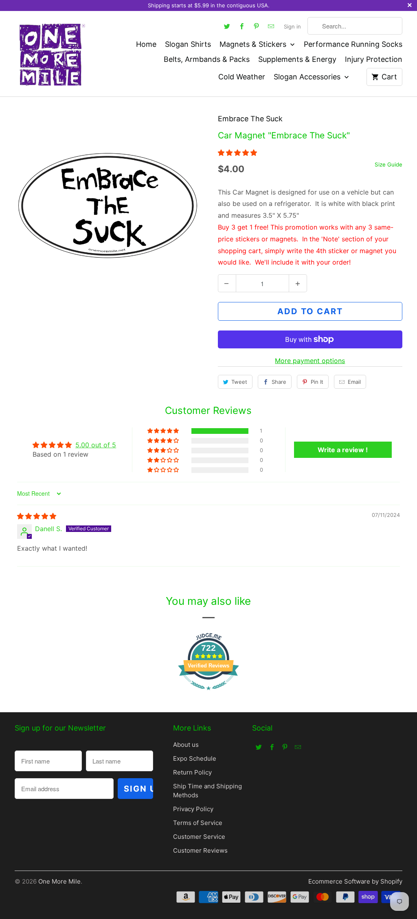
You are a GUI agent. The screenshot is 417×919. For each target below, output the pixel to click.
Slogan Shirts (188, 44)
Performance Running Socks (353, 44)
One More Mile (59, 881)
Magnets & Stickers (253, 44)
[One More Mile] (51, 53)
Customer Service (199, 836)
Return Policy (192, 772)
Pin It (317, 382)
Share (279, 382)
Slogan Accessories (308, 76)
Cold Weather (241, 76)
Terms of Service (197, 823)
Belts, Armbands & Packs (207, 59)
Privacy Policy (193, 809)
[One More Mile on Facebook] (241, 26)
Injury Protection (373, 59)
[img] (36, 516)
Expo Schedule (194, 758)
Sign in (292, 26)
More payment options (310, 361)
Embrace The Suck (250, 118)
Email (354, 382)
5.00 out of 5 (95, 445)
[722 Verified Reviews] (208, 694)
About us (186, 744)
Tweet (239, 382)
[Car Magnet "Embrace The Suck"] (107, 205)
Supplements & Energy (297, 59)
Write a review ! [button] (343, 450)
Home (146, 44)
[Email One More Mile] (270, 26)
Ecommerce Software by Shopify (355, 881)
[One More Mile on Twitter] (226, 26)
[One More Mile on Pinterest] (256, 26)
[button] (237, 153)
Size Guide (388, 164)
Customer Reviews (200, 850)
